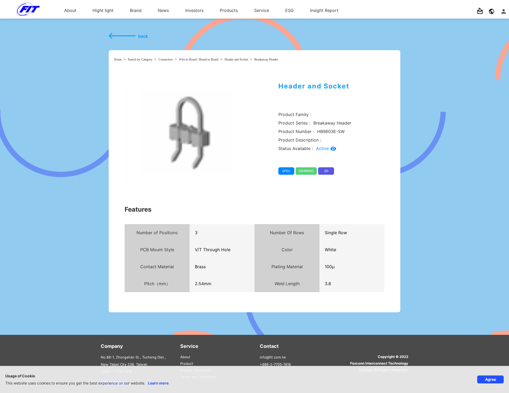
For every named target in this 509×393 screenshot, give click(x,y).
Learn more (158, 383)
